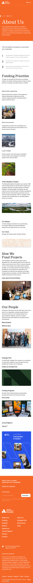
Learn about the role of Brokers (11, 278)
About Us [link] (9, 16)
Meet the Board (6, 322)
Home (3, 16)
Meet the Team (6, 325)
